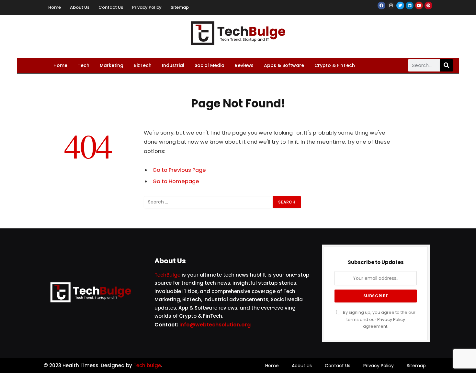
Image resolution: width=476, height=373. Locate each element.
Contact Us (110, 7)
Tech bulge (147, 365)
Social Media (209, 65)
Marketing (111, 65)
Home (54, 7)
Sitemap (180, 7)
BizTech (143, 65)
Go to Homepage (176, 181)
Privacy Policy (147, 7)
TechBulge (167, 274)
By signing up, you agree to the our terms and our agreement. (378, 319)
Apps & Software (284, 65)
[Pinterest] (428, 5)
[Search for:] (208, 202)
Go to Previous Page (179, 170)
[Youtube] (419, 5)
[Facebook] (381, 5)
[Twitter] (400, 5)
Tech (83, 65)
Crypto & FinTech (334, 65)
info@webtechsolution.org (215, 324)
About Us (79, 7)
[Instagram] (391, 5)
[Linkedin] (410, 5)
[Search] (446, 65)
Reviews (244, 65)
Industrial (173, 65)
